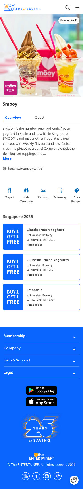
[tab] (6, 314)
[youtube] (26, 476)
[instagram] (47, 476)
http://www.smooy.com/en (26, 168)
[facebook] (36, 476)
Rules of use (34, 244)
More (7, 158)
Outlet (39, 117)
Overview (13, 117)
